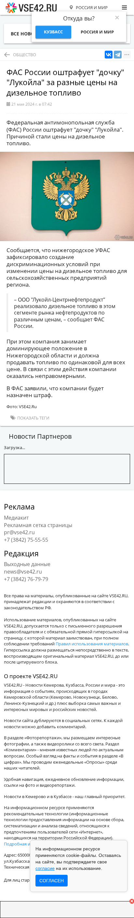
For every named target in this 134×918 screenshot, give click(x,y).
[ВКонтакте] (109, 55)
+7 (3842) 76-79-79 (26, 579)
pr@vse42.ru (19, 532)
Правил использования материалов (92, 644)
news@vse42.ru (23, 571)
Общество (24, 55)
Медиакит (16, 517)
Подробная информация (29, 844)
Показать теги (32, 418)
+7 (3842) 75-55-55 (26, 539)
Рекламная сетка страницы (38, 525)
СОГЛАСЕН (51, 880)
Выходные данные (27, 564)
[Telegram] (118, 55)
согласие (45, 868)
